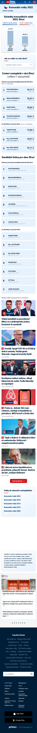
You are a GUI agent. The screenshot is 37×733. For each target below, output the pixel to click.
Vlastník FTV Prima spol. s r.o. (10, 701)
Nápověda (21, 698)
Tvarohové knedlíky (26, 664)
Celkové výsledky (7, 11)
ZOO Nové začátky (24, 648)
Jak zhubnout (11, 639)
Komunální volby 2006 (12, 511)
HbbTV (7, 691)
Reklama (7, 688)
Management (22, 683)
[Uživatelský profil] (30, 2)
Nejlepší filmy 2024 (23, 639)
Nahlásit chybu (9, 705)
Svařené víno (23, 655)
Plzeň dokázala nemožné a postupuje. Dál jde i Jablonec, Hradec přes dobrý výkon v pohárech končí (18, 614)
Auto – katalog (11, 651)
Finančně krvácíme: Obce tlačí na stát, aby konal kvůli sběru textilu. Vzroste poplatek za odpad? (18, 593)
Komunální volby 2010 (12, 507)
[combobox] (18, 65)
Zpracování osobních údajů (22, 694)
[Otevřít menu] (3, 2)
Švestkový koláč (25, 667)
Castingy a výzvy (23, 688)
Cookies (7, 698)
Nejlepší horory (13, 642)
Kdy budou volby (11, 648)
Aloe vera (28, 658)
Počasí (26, 645)
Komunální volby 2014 (12, 504)
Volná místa (8, 686)
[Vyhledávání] (25, 2)
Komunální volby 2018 (12, 500)
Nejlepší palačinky (12, 667)
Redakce (21, 701)
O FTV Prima (8, 683)
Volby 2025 (13, 655)
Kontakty (21, 691)
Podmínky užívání (10, 694)
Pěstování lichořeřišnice (18, 661)
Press (20, 686)
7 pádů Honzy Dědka (24, 651)
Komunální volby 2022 (12, 496)
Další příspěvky (17, 481)
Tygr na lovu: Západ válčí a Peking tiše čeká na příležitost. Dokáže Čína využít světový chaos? (18, 603)
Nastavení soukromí (21, 706)
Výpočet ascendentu (11, 664)
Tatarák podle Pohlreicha (14, 658)
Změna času (12, 645)
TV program (24, 642)
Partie (20, 645)
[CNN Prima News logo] (10, 2)
